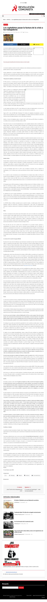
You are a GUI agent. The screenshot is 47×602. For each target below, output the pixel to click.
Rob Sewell (17, 523)
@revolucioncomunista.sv (11, 572)
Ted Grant (17, 502)
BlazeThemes (12, 596)
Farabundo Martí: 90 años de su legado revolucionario (27, 512)
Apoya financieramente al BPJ (39, 595)
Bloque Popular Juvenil (9, 32)
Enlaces (43, 597)
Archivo (6, 24)
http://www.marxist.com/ (28, 265)
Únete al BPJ (29, 595)
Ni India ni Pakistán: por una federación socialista (26, 500)
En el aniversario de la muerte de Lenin (23, 521)
